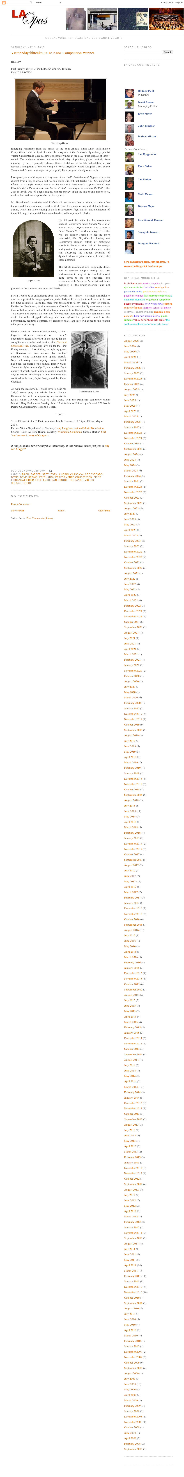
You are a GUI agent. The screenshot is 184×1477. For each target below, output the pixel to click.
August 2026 (131, 340)
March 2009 (131, 1400)
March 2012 (131, 1216)
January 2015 (131, 1032)
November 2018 (133, 784)
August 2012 (131, 1189)
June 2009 (130, 1384)
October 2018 (132, 789)
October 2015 (132, 984)
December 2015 (133, 973)
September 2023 (133, 503)
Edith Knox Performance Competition (65, 477)
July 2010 (129, 1313)
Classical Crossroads (86, 474)
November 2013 (133, 1108)
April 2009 (130, 1395)
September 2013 (133, 1119)
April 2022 (130, 594)
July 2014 (129, 1065)
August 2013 (131, 1124)
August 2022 (131, 573)
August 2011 (131, 1243)
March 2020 (131, 697)
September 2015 (133, 989)
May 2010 (130, 1324)
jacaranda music (133, 291)
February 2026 (132, 367)
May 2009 (130, 1389)
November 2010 (133, 1292)
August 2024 (131, 454)
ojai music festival (134, 287)
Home (61, 510)
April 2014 (130, 1081)
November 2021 (133, 616)
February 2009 (132, 1405)
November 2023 (133, 492)
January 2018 (131, 838)
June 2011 (130, 1254)
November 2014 (133, 1043)
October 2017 (132, 854)
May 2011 (130, 1260)
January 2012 (131, 1227)
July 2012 (129, 1195)
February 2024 (132, 476)
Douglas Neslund (148, 243)
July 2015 (129, 1000)
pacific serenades (133, 295)
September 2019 (133, 730)
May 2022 (130, 589)
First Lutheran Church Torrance (59, 480)
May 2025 (130, 405)
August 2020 (131, 681)
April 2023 (130, 530)
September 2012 (133, 1184)
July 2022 (129, 578)
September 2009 (133, 1368)
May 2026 (130, 351)
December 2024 (133, 432)
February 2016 (132, 962)
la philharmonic (133, 283)
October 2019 (132, 724)
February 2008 (132, 1443)
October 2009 (132, 1362)
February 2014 (132, 1092)
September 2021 (133, 627)
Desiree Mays (146, 206)
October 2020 (132, 676)
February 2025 (132, 421)
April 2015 (130, 1016)
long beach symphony (158, 299)
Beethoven (50, 474)
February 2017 (132, 897)
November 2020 (133, 670)
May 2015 (130, 1011)
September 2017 (133, 859)
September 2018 (133, 794)
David (15, 477)
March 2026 (131, 362)
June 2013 (130, 1135)
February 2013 (132, 1157)
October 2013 (132, 1113)
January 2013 (131, 1162)
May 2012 (130, 1205)
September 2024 (133, 449)
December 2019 (133, 713)
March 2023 (131, 535)
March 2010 (131, 1335)
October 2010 (132, 1297)
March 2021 (131, 654)
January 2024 (131, 481)
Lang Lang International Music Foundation (80, 428)
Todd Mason (145, 194)
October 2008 (132, 1427)
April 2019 (130, 757)
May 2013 (130, 1140)
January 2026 (131, 373)
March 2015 (131, 1022)
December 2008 (133, 1416)
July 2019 (129, 741)
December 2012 (133, 1168)
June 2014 (130, 1070)
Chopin (64, 474)
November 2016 (133, 914)
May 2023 (130, 524)
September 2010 (133, 1303)
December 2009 (133, 1351)
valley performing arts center (149, 319)
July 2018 (129, 805)
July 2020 (129, 686)
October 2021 (132, 621)
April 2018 (130, 822)
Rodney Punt (146, 90)
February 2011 (132, 1276)
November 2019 (133, 719)
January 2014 (131, 1097)
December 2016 (133, 908)
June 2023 (130, 519)
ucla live (149, 287)
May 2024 (130, 465)
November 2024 (133, 438)
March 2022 (131, 600)
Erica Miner (145, 113)
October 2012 (132, 1178)
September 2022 (133, 568)
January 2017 (131, 903)
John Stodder (146, 125)
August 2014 (131, 1059)
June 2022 (130, 584)
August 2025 (131, 389)
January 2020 (131, 708)
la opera (165, 283)
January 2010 (131, 1346)
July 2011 (129, 1249)
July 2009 (129, 1378)
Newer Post (17, 510)
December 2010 (133, 1286)
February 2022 (132, 605)
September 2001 (133, 1449)
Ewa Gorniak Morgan (151, 220)
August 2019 (131, 735)
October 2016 (132, 919)
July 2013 (129, 1130)
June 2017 (130, 876)
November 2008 (133, 1422)
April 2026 (130, 357)
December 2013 (133, 1103)
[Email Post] (50, 471)
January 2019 (131, 773)
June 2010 (130, 1319)
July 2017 (129, 870)
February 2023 (132, 540)
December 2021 (133, 611)
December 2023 (133, 486)
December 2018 (133, 778)
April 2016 (130, 951)
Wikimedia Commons (69, 431)
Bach (25, 474)
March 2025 (131, 416)
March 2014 (131, 1087)
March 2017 (131, 892)
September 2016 (133, 924)
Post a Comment (20, 504)
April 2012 (130, 1211)
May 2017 (130, 881)
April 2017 (130, 886)
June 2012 (130, 1200)
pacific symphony (134, 303)
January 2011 (131, 1281)
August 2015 (131, 995)
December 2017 (133, 843)
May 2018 (130, 816)
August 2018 (131, 800)
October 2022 (132, 562)
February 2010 (132, 1341)
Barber (36, 474)
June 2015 (130, 1005)
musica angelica (151, 283)
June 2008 (130, 1433)
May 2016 (130, 946)
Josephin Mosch (148, 232)
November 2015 (133, 978)
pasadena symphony (154, 291)
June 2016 (130, 940)
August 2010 (131, 1308)
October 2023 (132, 497)
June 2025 (130, 400)
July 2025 (129, 395)
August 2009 (131, 1373)
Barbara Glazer (147, 136)
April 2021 (130, 649)
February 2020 (132, 703)
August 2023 (131, 508)
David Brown (29, 477)
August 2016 (131, 930)
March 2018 (131, 827)
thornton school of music (157, 307)
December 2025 (133, 378)
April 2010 (130, 1330)
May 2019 (130, 751)
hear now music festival (147, 315)
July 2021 (129, 638)
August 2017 (131, 865)
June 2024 (130, 459)
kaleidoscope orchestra (157, 295)
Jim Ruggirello (147, 154)
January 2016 (131, 967)
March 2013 (131, 1151)
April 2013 (130, 1146)
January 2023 (131, 546)
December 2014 (133, 1038)
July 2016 (129, 935)
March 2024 (131, 470)
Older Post (104, 510)
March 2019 (131, 762)
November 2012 (133, 1173)
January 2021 (131, 665)
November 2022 (133, 557)
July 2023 (129, 513)
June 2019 (130, 746)
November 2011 (133, 1232)
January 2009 (131, 1411)
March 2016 (131, 957)
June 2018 (130, 811)
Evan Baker (145, 166)
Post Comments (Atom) (39, 518)
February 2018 (132, 832)
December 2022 (133, 551)
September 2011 (133, 1238)
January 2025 (131, 427)
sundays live (162, 287)
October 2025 (132, 384)
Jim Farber (144, 179)
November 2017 (133, 849)
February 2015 (132, 1027)
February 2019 (132, 767)
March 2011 (131, 1270)
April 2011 (130, 1265)
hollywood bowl (154, 303)
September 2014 (133, 1054)
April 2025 (130, 411)
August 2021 (131, 632)
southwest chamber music (138, 311)
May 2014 (130, 1076)
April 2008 (130, 1438)
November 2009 (133, 1357)
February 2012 (132, 1222)
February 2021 (132, 659)
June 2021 (130, 643)
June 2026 (130, 346)
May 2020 (130, 692)
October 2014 (132, 1049)
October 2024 (132, 443)
